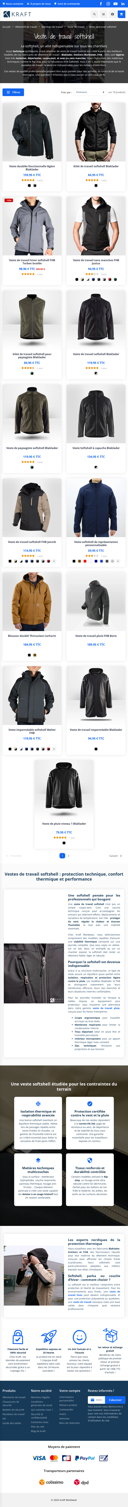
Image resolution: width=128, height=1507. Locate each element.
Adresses (64, 1418)
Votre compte (69, 1390)
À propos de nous (39, 3)
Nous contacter (13, 3)
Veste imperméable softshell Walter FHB (32, 731)
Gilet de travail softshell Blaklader (96, 166)
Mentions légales (40, 1397)
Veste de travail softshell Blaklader (96, 354)
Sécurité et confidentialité (39, 1416)
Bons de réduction (69, 1423)
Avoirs (62, 1414)
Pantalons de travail (13, 1414)
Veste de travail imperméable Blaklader (96, 729)
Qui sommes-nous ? (42, 1409)
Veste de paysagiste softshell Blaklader (32, 448)
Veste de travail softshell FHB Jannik (32, 542)
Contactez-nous (39, 1422)
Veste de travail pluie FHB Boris (96, 636)
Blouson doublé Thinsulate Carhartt (32, 636)
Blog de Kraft (38, 1431)
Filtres (13, 92)
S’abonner (115, 1400)
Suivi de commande (67, 3)
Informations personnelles (66, 1398)
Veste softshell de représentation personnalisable (96, 543)
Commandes (66, 1409)
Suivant (116, 856)
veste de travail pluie (106, 1008)
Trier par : (66, 92)
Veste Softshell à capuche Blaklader (96, 448)
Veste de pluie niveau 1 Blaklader (64, 823)
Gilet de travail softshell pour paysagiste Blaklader (32, 356)
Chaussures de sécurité (10, 1403)
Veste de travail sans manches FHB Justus (96, 262)
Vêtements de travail (14, 1397)
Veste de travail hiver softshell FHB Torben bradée (32, 262)
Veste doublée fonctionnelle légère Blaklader (32, 168)
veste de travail (82, 1302)
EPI (4, 1418)
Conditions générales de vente (41, 1403)
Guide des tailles (11, 1423)
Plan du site (37, 1426)
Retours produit (68, 1405)
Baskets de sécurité (13, 1409)
